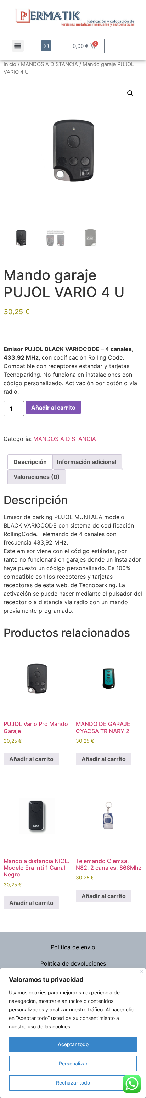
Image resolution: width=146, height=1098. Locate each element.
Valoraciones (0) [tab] (36, 476)
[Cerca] (141, 971)
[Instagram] (46, 45)
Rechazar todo (73, 1083)
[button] (18, 46)
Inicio (10, 64)
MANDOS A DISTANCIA (49, 64)
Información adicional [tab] (86, 461)
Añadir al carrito (53, 407)
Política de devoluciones (73, 963)
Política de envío (73, 947)
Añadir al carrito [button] (31, 759)
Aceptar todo (73, 1044)
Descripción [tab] (30, 461)
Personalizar (73, 1063)
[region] (73, 1033)
